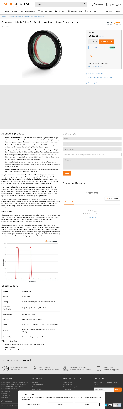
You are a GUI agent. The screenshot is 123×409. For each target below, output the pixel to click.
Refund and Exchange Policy (71, 387)
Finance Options (67, 382)
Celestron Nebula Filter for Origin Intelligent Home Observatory (26, 16)
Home (4, 16)
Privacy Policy (26, 399)
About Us (34, 387)
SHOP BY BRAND (29, 11)
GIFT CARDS (61, 11)
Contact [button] (117, 11)
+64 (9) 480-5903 (7, 401)
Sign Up (117, 389)
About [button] (107, 11)
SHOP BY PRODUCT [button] (11, 11)
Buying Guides (36, 389)
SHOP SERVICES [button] (46, 11)
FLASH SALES (91, 11)
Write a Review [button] (113, 198)
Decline (87, 404)
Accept (60, 404)
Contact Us (35, 382)
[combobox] (61, 4)
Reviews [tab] (68, 202)
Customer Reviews (37, 384)
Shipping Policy (67, 384)
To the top (92, 217)
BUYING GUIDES (76, 11)
